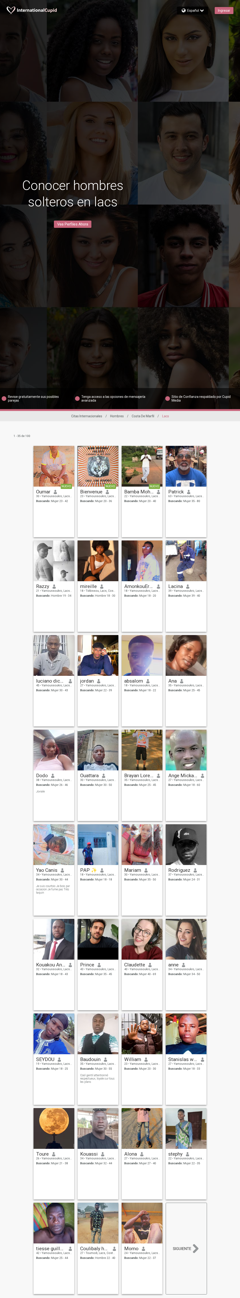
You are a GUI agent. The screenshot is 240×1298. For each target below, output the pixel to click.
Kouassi (89, 1154)
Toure (42, 1154)
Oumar (43, 492)
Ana (172, 681)
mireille (88, 586)
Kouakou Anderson (50, 965)
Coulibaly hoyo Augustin (94, 1248)
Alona (130, 1154)
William (132, 1059)
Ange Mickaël (183, 775)
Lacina (175, 586)
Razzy (42, 586)
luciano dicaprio (50, 681)
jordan (87, 681)
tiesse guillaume (50, 1248)
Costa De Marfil (143, 416)
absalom (133, 681)
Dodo (42, 775)
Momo (131, 1248)
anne (173, 965)
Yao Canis (46, 870)
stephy (175, 1154)
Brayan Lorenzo (139, 775)
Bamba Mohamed (139, 492)
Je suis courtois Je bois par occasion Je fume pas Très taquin (53, 889)
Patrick (176, 492)
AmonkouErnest (139, 586)
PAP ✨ (88, 870)
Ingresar (224, 10)
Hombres (117, 416)
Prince (87, 965)
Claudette (134, 965)
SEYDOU (45, 1059)
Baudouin (90, 1059)
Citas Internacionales (86, 416)
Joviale (40, 791)
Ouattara (89, 775)
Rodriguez (179, 870)
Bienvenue (91, 492)
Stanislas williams (183, 1059)
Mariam (132, 870)
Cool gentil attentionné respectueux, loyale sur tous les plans (97, 1079)
